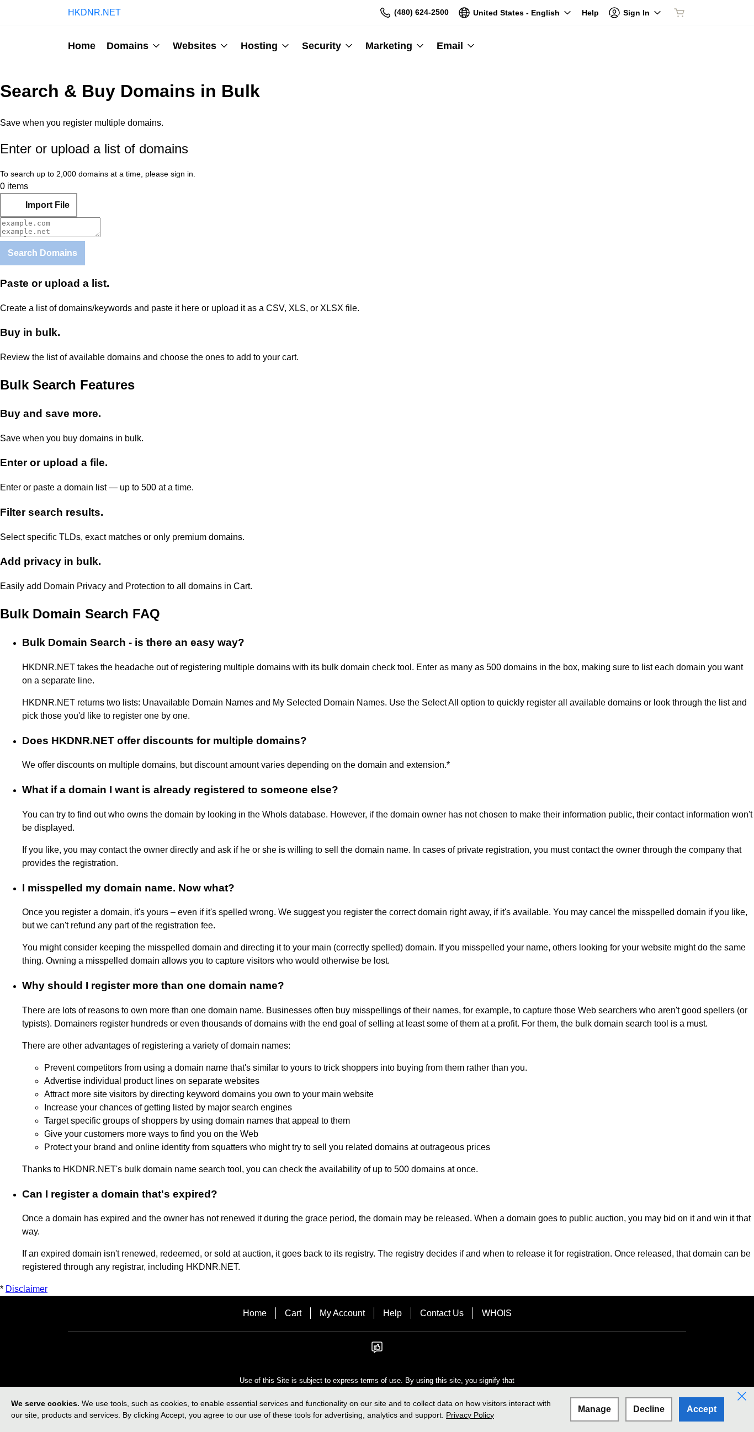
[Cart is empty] (679, 13)
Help (392, 1313)
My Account (342, 1313)
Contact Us (442, 1313)
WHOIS (497, 1313)
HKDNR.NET (94, 12)
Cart (293, 1313)
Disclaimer (26, 1289)
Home (255, 1313)
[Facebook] (377, 1350)
